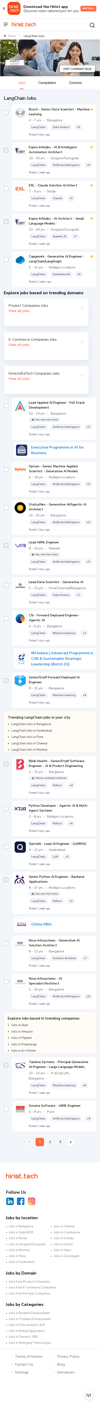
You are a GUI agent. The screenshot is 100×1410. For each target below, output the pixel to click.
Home (12, 36)
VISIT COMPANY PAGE (77, 69)
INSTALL (88, 8)
